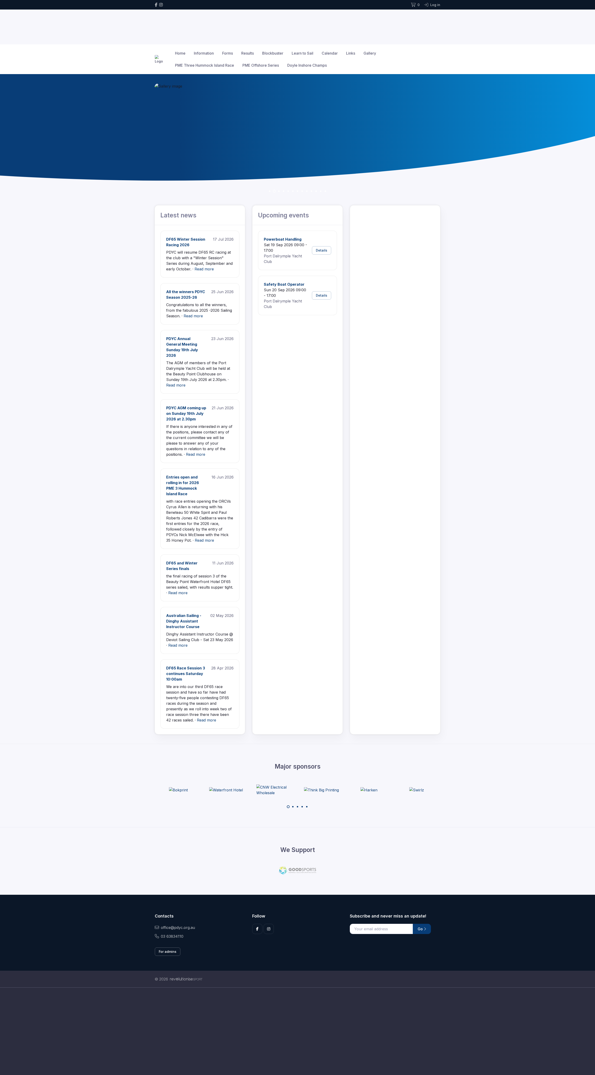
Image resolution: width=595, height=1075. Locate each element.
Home (180, 53)
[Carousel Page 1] (269, 191)
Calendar (330, 53)
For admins (167, 952)
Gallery (370, 53)
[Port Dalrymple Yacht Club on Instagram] (161, 4)
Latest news (178, 215)
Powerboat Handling (282, 239)
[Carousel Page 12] (320, 191)
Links (350, 53)
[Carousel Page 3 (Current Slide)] (279, 191)
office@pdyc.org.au (178, 927)
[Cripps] (416, 790)
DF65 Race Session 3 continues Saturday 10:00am (185, 674)
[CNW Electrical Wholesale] (226, 790)
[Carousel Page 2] (274, 191)
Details (321, 250)
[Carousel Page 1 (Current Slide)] (288, 806)
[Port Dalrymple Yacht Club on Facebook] (156, 4)
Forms (227, 53)
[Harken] (321, 790)
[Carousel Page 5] (288, 191)
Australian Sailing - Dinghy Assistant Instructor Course (183, 621)
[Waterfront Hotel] (178, 790)
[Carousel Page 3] (297, 806)
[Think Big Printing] (273, 790)
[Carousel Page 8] (302, 191)
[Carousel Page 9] (306, 191)
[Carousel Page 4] (283, 191)
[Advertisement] (294, 1031)
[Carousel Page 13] (325, 191)
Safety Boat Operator (284, 284)
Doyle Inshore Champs (307, 65)
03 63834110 (172, 936)
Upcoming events (283, 215)
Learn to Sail (302, 53)
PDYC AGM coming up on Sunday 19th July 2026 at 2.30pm (186, 413)
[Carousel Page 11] (316, 191)
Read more (204, 269)
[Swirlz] (369, 790)
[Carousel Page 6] (292, 191)
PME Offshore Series (260, 65)
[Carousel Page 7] (297, 191)
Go (421, 929)
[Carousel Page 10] (311, 191)
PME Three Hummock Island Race (204, 65)
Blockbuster (272, 53)
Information (204, 53)
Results (247, 53)
